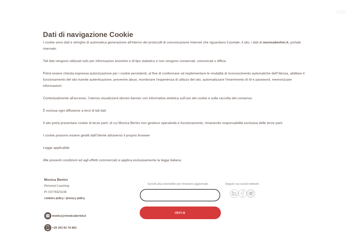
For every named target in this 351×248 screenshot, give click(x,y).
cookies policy (54, 198)
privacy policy (75, 198)
